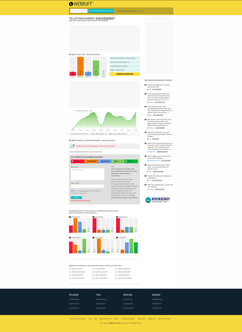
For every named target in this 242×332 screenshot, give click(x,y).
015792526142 (160, 102)
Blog (90, 318)
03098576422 (157, 304)
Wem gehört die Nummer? (78, 318)
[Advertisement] (104, 38)
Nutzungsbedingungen (128, 318)
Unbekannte (105, 161)
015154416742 (74, 299)
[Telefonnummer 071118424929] (127, 253)
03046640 (155, 139)
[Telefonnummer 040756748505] (103, 232)
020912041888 (158, 171)
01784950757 (157, 308)
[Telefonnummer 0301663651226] (127, 232)
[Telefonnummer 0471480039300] (80, 253)
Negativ (76, 161)
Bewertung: (74, 167)
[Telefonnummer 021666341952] (103, 253)
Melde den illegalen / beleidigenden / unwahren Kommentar (86, 151)
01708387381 (128, 299)
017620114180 (128, 308)
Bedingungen (85, 191)
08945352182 (160, 189)
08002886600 (160, 128)
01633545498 (128, 304)
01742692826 (157, 89)
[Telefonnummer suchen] (78, 9)
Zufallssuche (151, 318)
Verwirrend (91, 161)
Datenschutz (141, 318)
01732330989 (165, 160)
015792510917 (157, 180)
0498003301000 (162, 152)
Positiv (129, 161)
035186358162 (157, 299)
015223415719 (101, 299)
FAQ (95, 318)
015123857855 (158, 115)
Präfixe (116, 318)
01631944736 (100, 308)
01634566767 (100, 304)
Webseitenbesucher (106, 318)
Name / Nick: (75, 183)
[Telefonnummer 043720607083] (80, 232)
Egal (116, 161)
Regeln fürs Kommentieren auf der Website (124, 197)
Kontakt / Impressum (164, 318)
